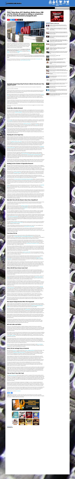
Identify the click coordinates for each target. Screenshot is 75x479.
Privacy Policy (37, 477)
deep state (22, 394)
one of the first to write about (13, 216)
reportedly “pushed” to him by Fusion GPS (34, 154)
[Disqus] (25, 439)
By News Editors (54, 56)
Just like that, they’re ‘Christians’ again (55, 55)
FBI (28, 394)
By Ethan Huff (54, 38)
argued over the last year (12, 375)
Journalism (36, 394)
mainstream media (20, 395)
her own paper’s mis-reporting (29, 226)
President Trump (32, 395)
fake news (26, 394)
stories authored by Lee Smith (25, 60)
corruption (19, 394)
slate (8, 396)
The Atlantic (13, 396)
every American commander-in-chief (33, 243)
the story (14, 350)
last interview (27, 309)
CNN (18, 52)
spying (10, 396)
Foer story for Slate (25, 153)
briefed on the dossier (27, 123)
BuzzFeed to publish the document (19, 352)
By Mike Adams (54, 64)
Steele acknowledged (18, 112)
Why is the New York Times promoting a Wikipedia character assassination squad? (58, 87)
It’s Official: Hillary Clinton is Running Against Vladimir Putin (23, 236)
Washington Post (19, 51)
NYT (28, 395)
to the (17, 172)
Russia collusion (37, 395)
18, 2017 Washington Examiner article (17, 222)
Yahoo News (22, 396)
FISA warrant (32, 394)
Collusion (15, 394)
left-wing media (13, 395)
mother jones (25, 395)
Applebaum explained (24, 205)
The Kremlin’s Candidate (11, 335)
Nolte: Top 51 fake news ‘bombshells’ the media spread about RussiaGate (58, 73)
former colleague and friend (29, 350)
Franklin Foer (25, 207)
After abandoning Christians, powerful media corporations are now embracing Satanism (58, 76)
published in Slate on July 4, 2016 (16, 141)
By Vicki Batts (54, 81)
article (37, 124)
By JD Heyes (54, 26)
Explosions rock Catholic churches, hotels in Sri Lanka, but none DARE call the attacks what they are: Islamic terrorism (58, 83)
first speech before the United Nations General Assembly (23, 179)
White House (18, 396)
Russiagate (42, 395)
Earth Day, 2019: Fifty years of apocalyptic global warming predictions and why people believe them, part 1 (58, 59)
